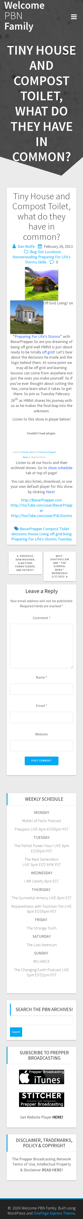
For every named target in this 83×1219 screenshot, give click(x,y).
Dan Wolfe (26, 246)
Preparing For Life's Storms (34, 539)
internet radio (27, 452)
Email (41, 705)
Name (41, 677)
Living (44, 533)
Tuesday (65, 539)
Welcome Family (24, 15)
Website (41, 734)
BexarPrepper (31, 528)
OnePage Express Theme (54, 1213)
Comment (41, 618)
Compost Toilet (56, 528)
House (33, 533)
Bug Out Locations (45, 251)
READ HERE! (52, 1169)
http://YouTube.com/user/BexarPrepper (41, 508)
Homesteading (24, 256)
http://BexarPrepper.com (41, 500)
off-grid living (61, 533)
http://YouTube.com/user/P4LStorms (41, 515)
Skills (42, 262)
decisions (19, 533)
